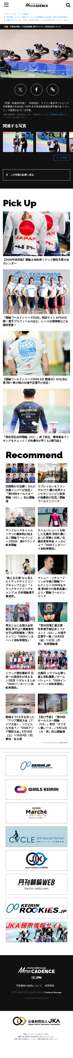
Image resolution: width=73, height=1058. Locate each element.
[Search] (68, 5)
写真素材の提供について (29, 985)
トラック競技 (22, 14)
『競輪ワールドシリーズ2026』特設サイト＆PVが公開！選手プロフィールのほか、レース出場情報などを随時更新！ (35, 321)
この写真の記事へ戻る (22, 174)
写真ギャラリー (12, 20)
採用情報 (49, 985)
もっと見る (61, 157)
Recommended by (50, 742)
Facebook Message (53, 992)
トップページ (8, 14)
